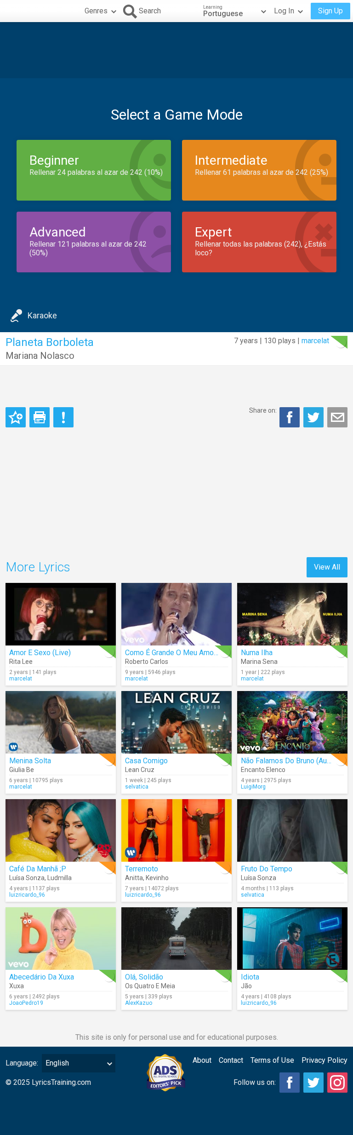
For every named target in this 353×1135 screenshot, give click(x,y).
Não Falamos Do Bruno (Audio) (290, 760)
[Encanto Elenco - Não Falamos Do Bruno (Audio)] (292, 722)
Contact (231, 1060)
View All (327, 567)
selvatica (136, 787)
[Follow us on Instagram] (337, 1082)
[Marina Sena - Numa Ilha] (292, 614)
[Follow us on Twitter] (313, 1082)
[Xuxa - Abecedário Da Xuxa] (61, 938)
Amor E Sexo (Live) (40, 652)
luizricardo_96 (27, 895)
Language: (22, 1063)
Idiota (250, 977)
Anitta (134, 877)
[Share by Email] (337, 417)
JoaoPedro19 (26, 1003)
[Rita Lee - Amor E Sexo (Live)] (61, 614)
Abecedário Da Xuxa (41, 977)
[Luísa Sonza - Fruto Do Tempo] (292, 830)
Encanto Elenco (263, 769)
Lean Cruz (139, 769)
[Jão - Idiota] (292, 938)
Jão (246, 986)
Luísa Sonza (27, 877)
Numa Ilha (257, 652)
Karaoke (42, 315)
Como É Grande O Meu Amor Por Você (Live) (196, 652)
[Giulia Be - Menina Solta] (61, 722)
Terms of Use (272, 1060)
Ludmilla (59, 877)
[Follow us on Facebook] (289, 1082)
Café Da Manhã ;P (37, 868)
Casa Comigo (146, 760)
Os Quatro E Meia (150, 986)
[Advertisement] (176, 50)
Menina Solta (30, 760)
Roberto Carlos (146, 661)
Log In (284, 10)
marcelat (315, 340)
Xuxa (16, 986)
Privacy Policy (324, 1060)
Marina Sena (259, 661)
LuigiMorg (253, 787)
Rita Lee (21, 661)
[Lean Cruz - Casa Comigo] (176, 722)
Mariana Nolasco (40, 355)
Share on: (263, 410)
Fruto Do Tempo (266, 868)
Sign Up (330, 10)
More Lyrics (38, 567)
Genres (96, 10)
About (202, 1060)
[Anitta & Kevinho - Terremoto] (176, 830)
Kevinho (157, 877)
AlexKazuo (138, 1003)
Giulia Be (21, 769)
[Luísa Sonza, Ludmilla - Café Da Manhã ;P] (61, 830)
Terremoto (141, 868)
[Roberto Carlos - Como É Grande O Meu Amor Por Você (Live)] (176, 614)
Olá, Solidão (144, 977)
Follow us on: (254, 1082)
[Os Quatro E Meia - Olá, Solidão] (176, 938)
